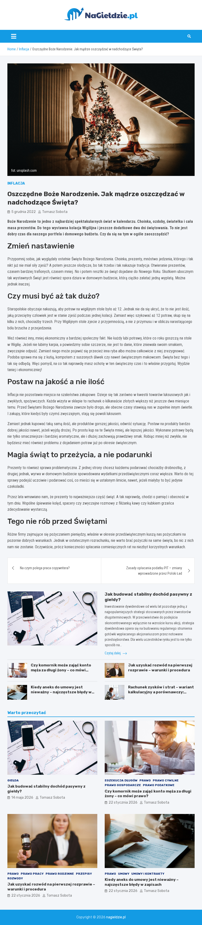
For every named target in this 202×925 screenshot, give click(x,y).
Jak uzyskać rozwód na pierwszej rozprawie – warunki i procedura (160, 667)
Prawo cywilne (166, 780)
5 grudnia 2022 (23, 212)
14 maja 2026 (22, 797)
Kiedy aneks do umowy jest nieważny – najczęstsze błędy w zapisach (61, 692)
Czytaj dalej (113, 653)
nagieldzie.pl (116, 917)
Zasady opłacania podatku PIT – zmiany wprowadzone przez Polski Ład (154, 570)
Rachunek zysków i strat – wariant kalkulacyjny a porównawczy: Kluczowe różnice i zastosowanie (161, 692)
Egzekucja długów (121, 780)
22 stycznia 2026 (123, 802)
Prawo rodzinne (60, 873)
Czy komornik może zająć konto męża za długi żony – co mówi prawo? (61, 670)
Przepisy (84, 873)
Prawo (145, 780)
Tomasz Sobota (54, 212)
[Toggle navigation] (13, 36)
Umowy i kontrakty (147, 873)
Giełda (13, 780)
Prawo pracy (32, 873)
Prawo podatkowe (158, 785)
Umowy (123, 873)
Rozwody (15, 878)
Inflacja (16, 183)
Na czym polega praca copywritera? (45, 568)
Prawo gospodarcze (123, 785)
